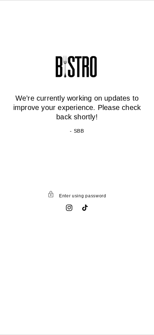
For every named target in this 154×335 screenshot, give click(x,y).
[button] (77, 195)
